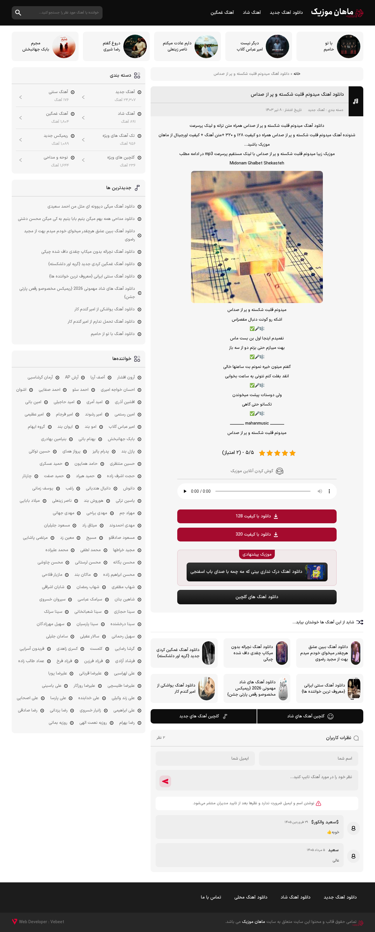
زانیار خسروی (90, 710)
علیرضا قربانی (90, 673)
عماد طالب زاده (31, 661)
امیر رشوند (93, 414)
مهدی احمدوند (122, 525)
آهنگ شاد (252, 12)
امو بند (90, 427)
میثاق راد (89, 525)
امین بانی (33, 402)
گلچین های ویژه (121, 157)
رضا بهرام (127, 723)
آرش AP (72, 377)
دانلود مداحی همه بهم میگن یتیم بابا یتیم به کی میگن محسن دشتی (76, 219)
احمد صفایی (49, 390)
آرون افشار (126, 377)
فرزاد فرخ (64, 661)
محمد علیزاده (56, 550)
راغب (70, 488)
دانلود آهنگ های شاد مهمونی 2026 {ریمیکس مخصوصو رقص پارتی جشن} (77, 293)
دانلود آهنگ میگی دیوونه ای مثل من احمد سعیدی (91, 206)
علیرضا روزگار (84, 686)
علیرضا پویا (57, 673)
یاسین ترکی (125, 501)
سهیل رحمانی (123, 636)
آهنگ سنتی (58, 92)
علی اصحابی (27, 698)
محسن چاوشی (50, 562)
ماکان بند (82, 575)
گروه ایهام (36, 427)
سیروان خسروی (52, 599)
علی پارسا (58, 698)
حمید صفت (54, 476)
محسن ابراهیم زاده (119, 575)
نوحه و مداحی (56, 157)
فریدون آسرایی (32, 649)
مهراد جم (127, 513)
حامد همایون (86, 464)
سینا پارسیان (87, 624)
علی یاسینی (52, 686)
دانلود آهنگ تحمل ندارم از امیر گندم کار (101, 322)
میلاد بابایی (30, 501)
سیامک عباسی (90, 599)
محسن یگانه (124, 562)
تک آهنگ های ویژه (119, 136)
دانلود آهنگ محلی (250, 897)
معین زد (67, 538)
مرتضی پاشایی (35, 538)
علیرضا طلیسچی (121, 686)
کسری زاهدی (67, 649)
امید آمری (94, 402)
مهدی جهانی (63, 513)
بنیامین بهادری (54, 439)
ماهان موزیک (337, 12)
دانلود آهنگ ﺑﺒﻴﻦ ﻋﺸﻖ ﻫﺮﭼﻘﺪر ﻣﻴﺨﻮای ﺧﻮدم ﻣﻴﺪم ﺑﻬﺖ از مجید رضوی (79, 235)
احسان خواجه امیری (118, 390)
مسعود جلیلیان (57, 525)
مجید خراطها (124, 550)
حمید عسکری (51, 464)
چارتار (27, 476)
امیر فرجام (64, 414)
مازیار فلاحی (52, 575)
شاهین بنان (125, 599)
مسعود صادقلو (122, 538)
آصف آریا (98, 377)
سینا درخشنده (122, 624)
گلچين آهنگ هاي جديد (199, 716)
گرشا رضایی (125, 649)
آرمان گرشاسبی (40, 377)
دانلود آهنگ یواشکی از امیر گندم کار (104, 309)
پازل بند (128, 451)
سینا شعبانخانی (88, 612)
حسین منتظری (122, 464)
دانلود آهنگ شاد (296, 897)
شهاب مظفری (123, 587)
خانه (297, 74)
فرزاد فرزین (93, 661)
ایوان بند (65, 427)
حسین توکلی (39, 451)
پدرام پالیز (101, 451)
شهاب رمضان (87, 587)
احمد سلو (80, 390)
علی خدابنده (88, 698)
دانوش (129, 488)
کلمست (96, 649)
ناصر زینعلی (62, 501)
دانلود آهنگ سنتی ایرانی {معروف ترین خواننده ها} (92, 276)
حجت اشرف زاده (121, 476)
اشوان (21, 390)
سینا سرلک (53, 612)
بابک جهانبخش (121, 439)
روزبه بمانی (58, 723)
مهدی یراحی (96, 513)
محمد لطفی (90, 550)
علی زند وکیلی (123, 698)
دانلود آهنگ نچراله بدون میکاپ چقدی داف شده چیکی (88, 252)
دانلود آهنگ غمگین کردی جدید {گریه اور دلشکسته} (91, 264)
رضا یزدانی (59, 710)
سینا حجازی (124, 612)
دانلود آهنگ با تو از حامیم (113, 334)
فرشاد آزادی (125, 661)
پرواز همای (71, 451)
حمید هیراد (85, 476)
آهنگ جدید (316, 110)
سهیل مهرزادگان (50, 624)
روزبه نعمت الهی (93, 723)
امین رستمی (125, 414)
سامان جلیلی (57, 636)
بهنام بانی (87, 439)
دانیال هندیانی (98, 488)
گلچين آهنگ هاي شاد (306, 716)
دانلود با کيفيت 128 (253, 516)
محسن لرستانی (88, 562)
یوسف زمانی (42, 488)
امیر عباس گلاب (122, 427)
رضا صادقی (28, 710)
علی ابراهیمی (124, 710)
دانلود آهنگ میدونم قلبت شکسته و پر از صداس (297, 94)
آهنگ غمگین (222, 12)
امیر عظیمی (34, 414)
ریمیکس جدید (56, 136)
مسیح (91, 538)
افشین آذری (125, 402)
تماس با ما (211, 897)
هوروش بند (93, 501)
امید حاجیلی (64, 402)
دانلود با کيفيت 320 (253, 534)
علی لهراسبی (124, 673)
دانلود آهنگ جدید (286, 12)
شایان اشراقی (53, 587)
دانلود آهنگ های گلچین (257, 597)
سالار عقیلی (89, 636)
